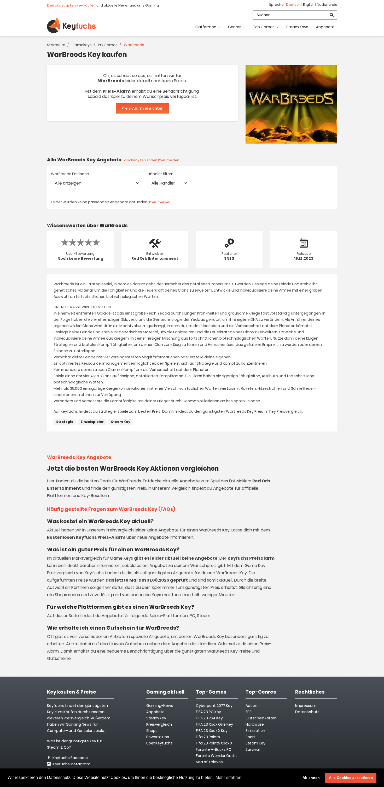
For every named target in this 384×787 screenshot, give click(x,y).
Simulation (255, 730)
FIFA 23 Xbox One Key (214, 724)
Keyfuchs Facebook (70, 757)
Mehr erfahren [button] (228, 777)
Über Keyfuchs (159, 743)
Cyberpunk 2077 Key (214, 705)
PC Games (108, 45)
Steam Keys (297, 26)
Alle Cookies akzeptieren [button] (351, 778)
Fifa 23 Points (208, 736)
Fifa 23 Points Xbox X (214, 743)
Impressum (305, 705)
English (309, 4)
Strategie (64, 421)
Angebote (325, 26)
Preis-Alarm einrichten (142, 108)
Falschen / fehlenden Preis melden (151, 160)
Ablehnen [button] (311, 778)
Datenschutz (307, 711)
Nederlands (327, 4)
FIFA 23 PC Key (208, 711)
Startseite (56, 45)
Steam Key (120, 421)
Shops (152, 730)
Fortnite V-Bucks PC (213, 749)
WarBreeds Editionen (70, 173)
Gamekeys (82, 45)
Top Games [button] (264, 26)
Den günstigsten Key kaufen (71, 5)
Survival (253, 749)
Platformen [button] (206, 26)
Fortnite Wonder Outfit (216, 755)
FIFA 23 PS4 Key (209, 718)
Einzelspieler (92, 421)
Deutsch (293, 4)
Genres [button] (235, 26)
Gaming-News (159, 705)
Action (251, 705)
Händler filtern (160, 173)
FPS (249, 711)
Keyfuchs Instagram (71, 764)
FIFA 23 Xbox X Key (212, 730)
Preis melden (159, 202)
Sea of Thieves (209, 762)
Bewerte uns (157, 736)
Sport (250, 736)
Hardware (255, 724)
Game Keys (121, 558)
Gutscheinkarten (261, 718)
